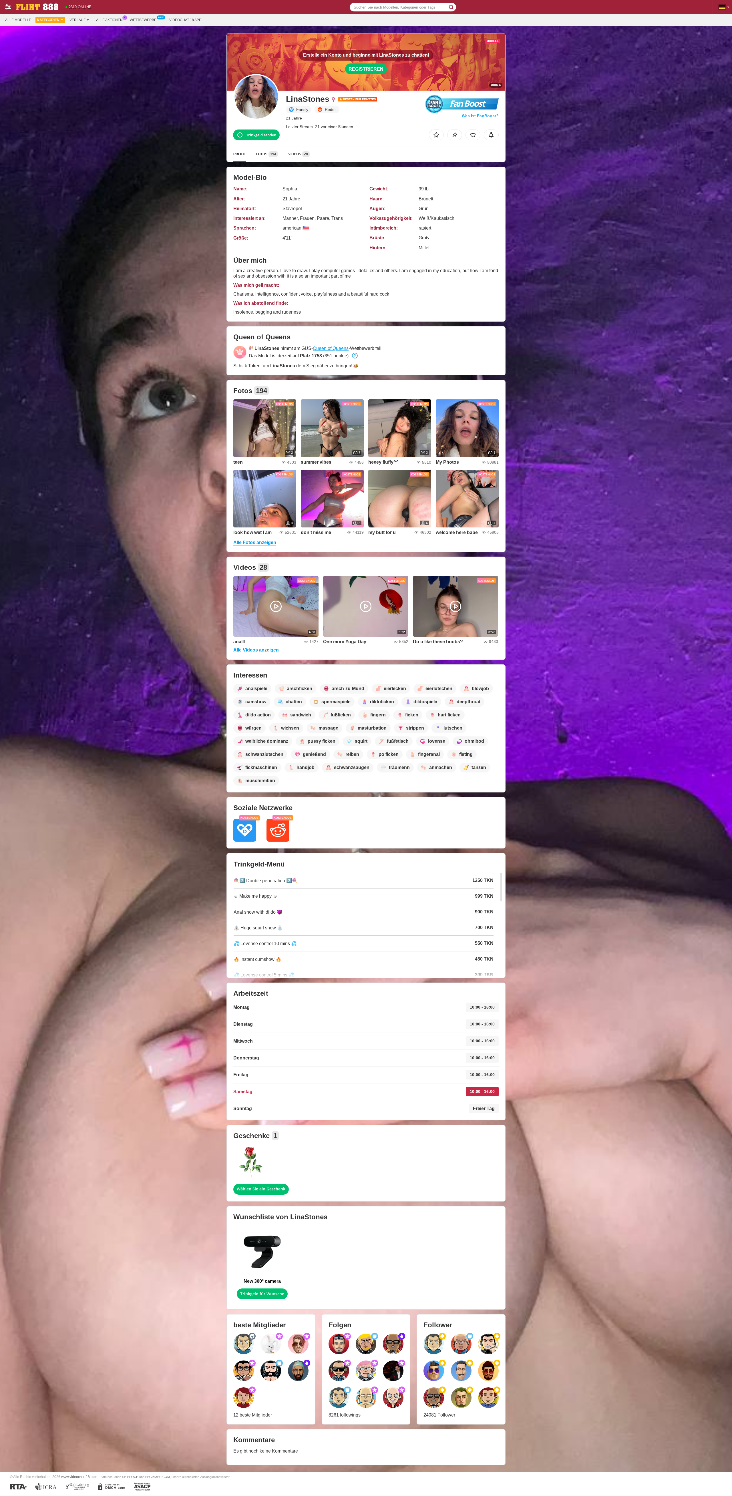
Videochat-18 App (185, 20)
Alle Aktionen (109, 20)
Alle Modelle (18, 20)
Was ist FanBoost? (480, 115)
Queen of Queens (331, 348)
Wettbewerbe (143, 20)
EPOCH (132, 1477)
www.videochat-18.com (79, 1477)
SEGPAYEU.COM (157, 1477)
